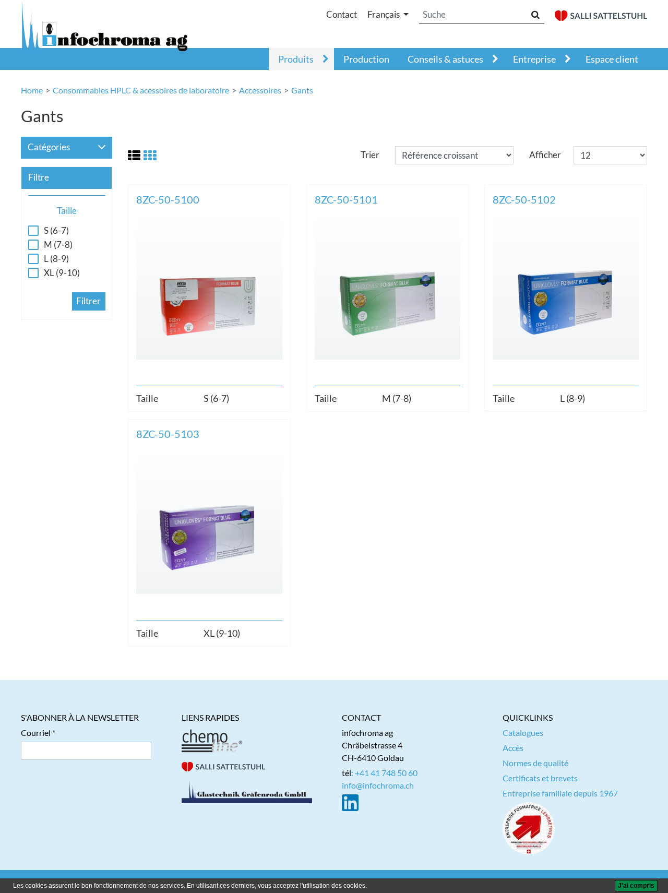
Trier (370, 154)
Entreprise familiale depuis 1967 (560, 793)
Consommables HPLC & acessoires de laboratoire (141, 90)
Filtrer (88, 300)
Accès (513, 748)
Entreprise (534, 59)
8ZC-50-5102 (524, 199)
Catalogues (523, 732)
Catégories (49, 146)
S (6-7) (56, 230)
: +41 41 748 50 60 (384, 773)
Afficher (545, 154)
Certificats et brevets (540, 778)
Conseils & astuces (445, 59)
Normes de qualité (535, 763)
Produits (296, 59)
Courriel (36, 732)
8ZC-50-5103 (167, 433)
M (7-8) (58, 245)
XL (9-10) (62, 273)
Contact (341, 14)
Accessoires (260, 90)
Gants (302, 90)
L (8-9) (56, 259)
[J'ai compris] (636, 885)
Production (366, 59)
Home (32, 90)
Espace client (612, 59)
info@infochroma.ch (378, 785)
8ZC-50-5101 (346, 199)
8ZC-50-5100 (167, 199)
